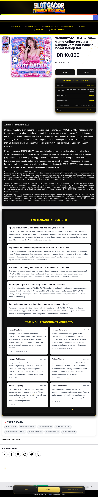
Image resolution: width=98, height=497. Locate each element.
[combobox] (46, 17)
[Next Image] (47, 59)
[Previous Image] (15, 59)
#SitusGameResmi (69, 432)
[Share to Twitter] (5, 454)
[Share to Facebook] (11, 454)
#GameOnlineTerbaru (27, 427)
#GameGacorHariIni (35, 432)
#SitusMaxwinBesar (45, 427)
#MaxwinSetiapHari (52, 432)
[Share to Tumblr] (38, 454)
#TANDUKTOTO (11, 427)
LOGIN (65, 72)
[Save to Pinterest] (25, 454)
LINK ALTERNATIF (72, 490)
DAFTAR (86, 72)
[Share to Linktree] (18, 454)
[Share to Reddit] (31, 454)
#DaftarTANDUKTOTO (63, 427)
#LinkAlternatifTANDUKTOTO (15, 432)
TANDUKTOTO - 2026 (11, 440)
